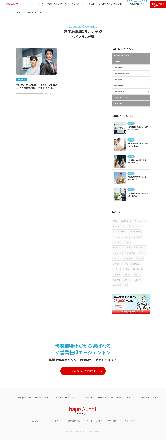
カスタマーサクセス (120, 226)
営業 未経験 (127, 258)
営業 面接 (136, 264)
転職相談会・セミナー (138, 3)
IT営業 (115, 221)
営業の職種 (118, 85)
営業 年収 (116, 258)
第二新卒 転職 (138, 269)
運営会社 (34, 420)
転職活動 (116, 285)
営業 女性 (142, 253)
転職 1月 (127, 274)
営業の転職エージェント (123, 73)
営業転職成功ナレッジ (119, 3)
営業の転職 (118, 67)
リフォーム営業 (136, 237)
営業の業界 (118, 79)
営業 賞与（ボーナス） (121, 264)
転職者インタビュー (61, 3)
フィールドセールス (120, 237)
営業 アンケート (139, 248)
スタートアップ (136, 226)
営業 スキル (117, 253)
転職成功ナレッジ (121, 55)
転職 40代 (127, 280)
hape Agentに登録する (83, 371)
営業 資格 (139, 258)
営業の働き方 (119, 91)
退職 (124, 285)
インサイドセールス (139, 221)
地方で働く (118, 103)
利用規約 (98, 420)
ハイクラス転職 (134, 231)
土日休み (116, 269)
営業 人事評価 (130, 253)
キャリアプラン (120, 97)
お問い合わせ (113, 420)
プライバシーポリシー (52, 420)
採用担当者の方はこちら (147, 397)
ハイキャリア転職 (119, 231)
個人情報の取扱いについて (78, 420)
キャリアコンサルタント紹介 (83, 3)
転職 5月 (137, 280)
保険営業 (128, 242)
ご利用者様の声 (102, 3)
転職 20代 (137, 274)
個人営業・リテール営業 (121, 248)
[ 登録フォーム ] (158, 6)
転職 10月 (116, 274)
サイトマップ (130, 420)
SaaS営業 (124, 221)
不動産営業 (117, 242)
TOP (11, 397)
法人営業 (126, 269)
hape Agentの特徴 (45, 3)
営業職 (117, 61)
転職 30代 (116, 280)
